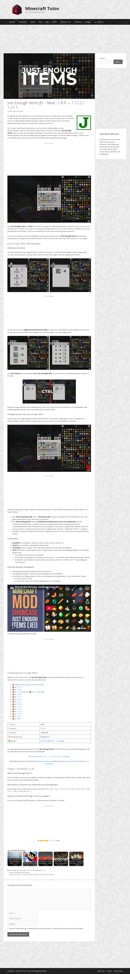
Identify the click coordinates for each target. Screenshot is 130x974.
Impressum (101, 971)
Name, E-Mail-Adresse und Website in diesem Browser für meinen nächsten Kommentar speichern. (47, 928)
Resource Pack (66, 22)
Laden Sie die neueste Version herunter (29, 685)
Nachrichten (22, 22)
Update (32, 22)
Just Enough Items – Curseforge (52, 741)
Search (102, 58)
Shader (54, 22)
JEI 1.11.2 (18, 711)
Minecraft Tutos (42, 8)
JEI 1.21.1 (18, 687)
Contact (109, 971)
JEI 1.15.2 (18, 701)
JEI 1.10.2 (18, 714)
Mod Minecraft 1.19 (26, 870)
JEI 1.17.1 (18, 697)
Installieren (78, 22)
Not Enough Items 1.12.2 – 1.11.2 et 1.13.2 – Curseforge (49, 756)
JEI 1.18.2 (18, 694)
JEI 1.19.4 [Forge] (38, 692)
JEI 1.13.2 (18, 706)
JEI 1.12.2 (18, 709)
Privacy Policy (118, 971)
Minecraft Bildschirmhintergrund (20, 872)
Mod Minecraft (14, 870)
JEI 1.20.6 (18, 689)
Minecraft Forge (46, 761)
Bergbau (88, 22)
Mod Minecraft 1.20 (39, 870)
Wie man (12, 22)
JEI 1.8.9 (18, 719)
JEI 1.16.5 (18, 699)
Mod (40, 22)
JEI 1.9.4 (18, 716)
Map (47, 22)
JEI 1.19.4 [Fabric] (21, 692)
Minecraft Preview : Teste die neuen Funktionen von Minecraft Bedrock (32, 874)
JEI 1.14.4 (18, 704)
